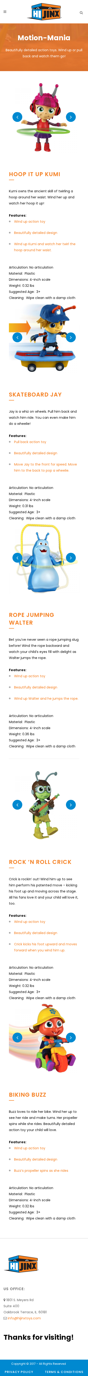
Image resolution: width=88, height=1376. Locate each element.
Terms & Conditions (64, 1372)
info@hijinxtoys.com (24, 1318)
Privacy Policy (19, 1372)
